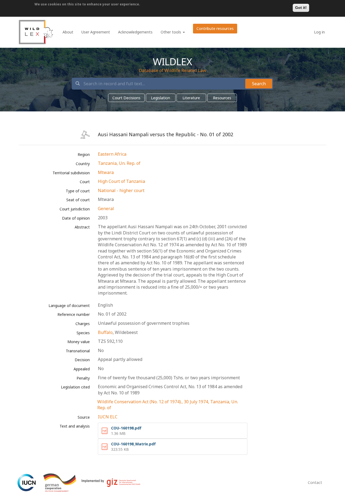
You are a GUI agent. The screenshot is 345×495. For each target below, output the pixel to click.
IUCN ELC (108, 417)
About (68, 32)
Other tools (171, 32)
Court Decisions (126, 97)
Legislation (160, 97)
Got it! (301, 7)
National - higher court (121, 190)
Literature (191, 97)
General (106, 208)
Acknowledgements (135, 32)
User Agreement (95, 32)
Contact (315, 482)
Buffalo (105, 332)
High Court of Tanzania (121, 181)
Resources (222, 97)
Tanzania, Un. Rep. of (119, 163)
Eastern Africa (112, 154)
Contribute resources (215, 28)
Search (259, 84)
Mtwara (106, 172)
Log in (319, 32)
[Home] (36, 32)
